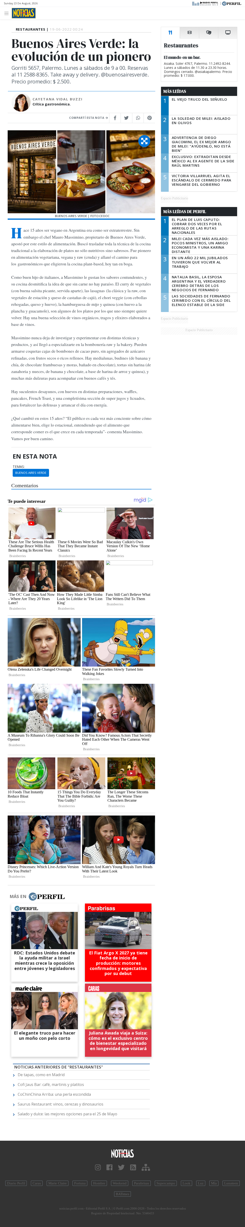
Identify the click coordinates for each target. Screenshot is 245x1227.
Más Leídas (174, 91)
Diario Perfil (16, 1183)
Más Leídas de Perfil (184, 211)
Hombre (99, 1183)
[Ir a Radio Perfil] (205, 3)
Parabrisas (141, 1183)
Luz (201, 1183)
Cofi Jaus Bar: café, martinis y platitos (51, 1084)
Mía (214, 1183)
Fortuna (80, 1183)
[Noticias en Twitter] (121, 1167)
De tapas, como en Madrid (41, 1074)
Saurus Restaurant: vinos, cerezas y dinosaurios (60, 1104)
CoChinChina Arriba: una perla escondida (54, 1094)
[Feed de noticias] (133, 1167)
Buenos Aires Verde (30, 473)
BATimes (122, 1194)
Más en (18, 896)
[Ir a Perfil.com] (231, 3)
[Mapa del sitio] (146, 1167)
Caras (37, 1183)
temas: (19, 467)
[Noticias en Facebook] (109, 1167)
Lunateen (231, 1183)
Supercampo (165, 1183)
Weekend (120, 1183)
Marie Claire (57, 1183)
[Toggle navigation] (8, 13)
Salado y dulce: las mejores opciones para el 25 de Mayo (67, 1114)
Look (186, 1183)
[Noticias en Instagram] (98, 1167)
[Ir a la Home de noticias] (122, 1153)
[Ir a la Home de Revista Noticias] (24, 13)
